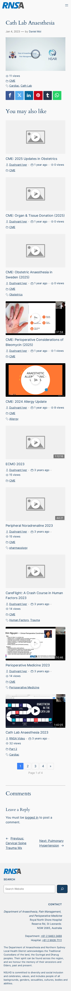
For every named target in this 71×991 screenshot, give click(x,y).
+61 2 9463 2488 (51, 935)
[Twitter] (19, 95)
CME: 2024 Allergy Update (26, 401)
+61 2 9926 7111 (52, 940)
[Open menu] (66, 5)
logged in (31, 817)
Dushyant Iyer (18, 164)
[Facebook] (10, 95)
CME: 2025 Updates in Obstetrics (31, 159)
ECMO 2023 (15, 464)
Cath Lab (26, 85)
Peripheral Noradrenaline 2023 (29, 525)
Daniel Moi (35, 31)
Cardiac (14, 85)
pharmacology (18, 547)
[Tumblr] (47, 95)
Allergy (13, 419)
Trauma (35, 620)
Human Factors (19, 620)
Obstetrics (16, 294)
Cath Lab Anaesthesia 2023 (27, 732)
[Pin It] (38, 95)
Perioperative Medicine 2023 (28, 665)
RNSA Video (17, 738)
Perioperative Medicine (24, 687)
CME (12, 80)
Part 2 (13, 749)
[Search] (62, 889)
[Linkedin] (29, 95)
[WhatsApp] (57, 95)
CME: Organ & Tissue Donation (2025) (35, 215)
